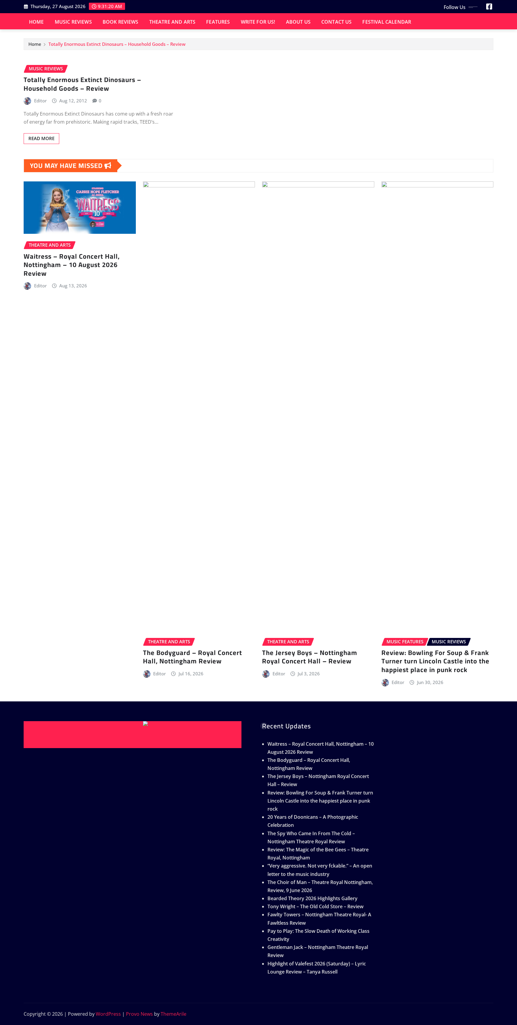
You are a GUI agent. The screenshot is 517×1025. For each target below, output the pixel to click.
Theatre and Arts (172, 22)
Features (218, 22)
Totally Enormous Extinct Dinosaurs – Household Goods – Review (116, 44)
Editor (40, 101)
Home (36, 22)
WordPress (108, 1014)
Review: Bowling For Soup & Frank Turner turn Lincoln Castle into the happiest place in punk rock (435, 661)
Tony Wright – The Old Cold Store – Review (315, 906)
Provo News (139, 1014)
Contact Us (336, 22)
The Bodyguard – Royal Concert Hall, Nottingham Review (192, 657)
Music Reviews (73, 22)
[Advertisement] (135, 734)
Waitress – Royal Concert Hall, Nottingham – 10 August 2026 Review (72, 265)
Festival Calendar (386, 22)
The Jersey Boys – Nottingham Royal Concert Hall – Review (309, 657)
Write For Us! (258, 22)
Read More (41, 138)
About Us (298, 22)
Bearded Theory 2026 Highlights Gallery (312, 898)
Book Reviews (121, 22)
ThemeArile (173, 1014)
